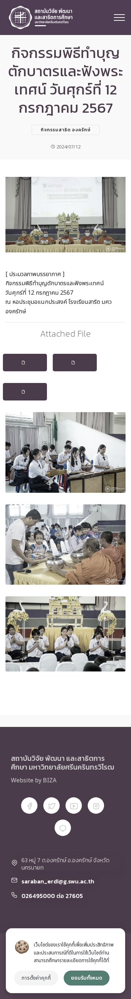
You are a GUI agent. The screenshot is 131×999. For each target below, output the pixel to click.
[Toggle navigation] (119, 17)
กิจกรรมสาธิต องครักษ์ (66, 130)
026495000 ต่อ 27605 (52, 895)
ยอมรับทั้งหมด (86, 978)
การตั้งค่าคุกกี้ (36, 978)
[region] (65, 960)
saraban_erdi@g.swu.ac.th (57, 881)
